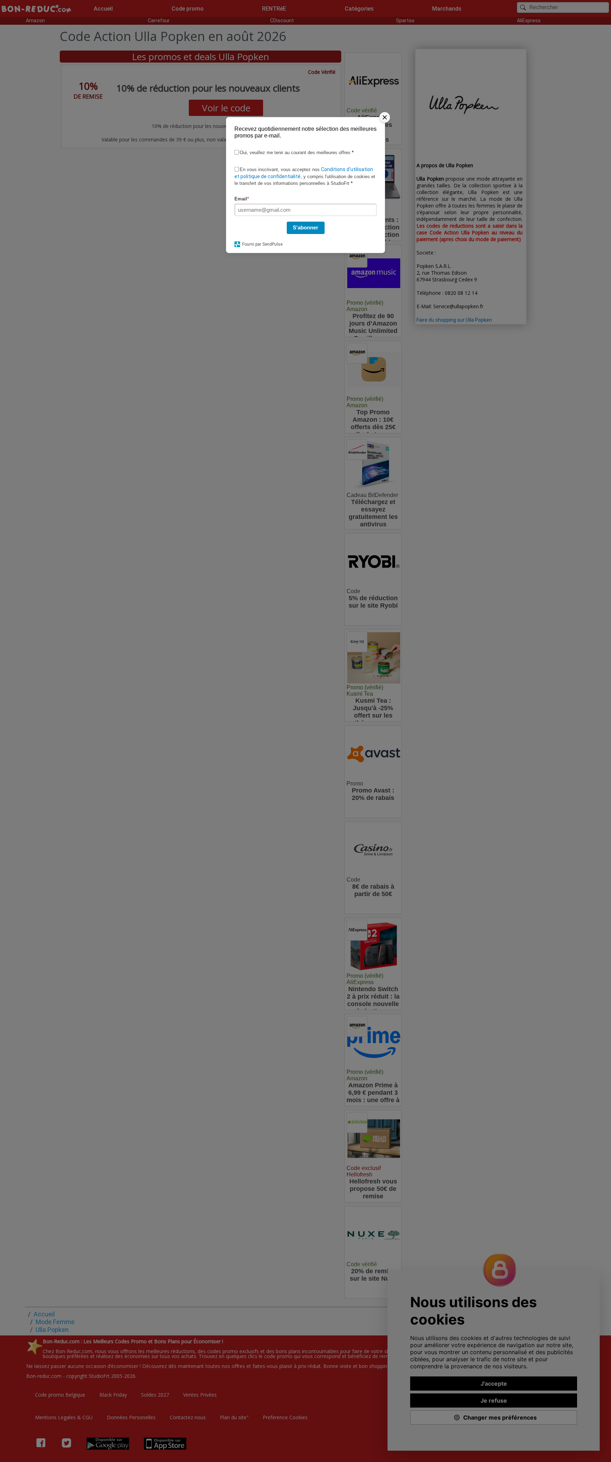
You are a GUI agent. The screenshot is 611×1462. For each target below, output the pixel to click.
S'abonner (305, 227)
